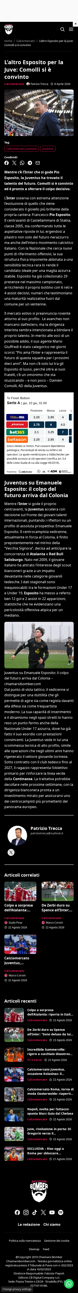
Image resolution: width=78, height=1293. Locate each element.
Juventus (48, 149)
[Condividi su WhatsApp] (22, 163)
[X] (11, 852)
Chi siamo (51, 1224)
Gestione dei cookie (56, 1241)
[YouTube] (52, 1212)
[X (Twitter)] (43, 1212)
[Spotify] (60, 1212)
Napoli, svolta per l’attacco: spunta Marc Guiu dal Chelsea (50, 1111)
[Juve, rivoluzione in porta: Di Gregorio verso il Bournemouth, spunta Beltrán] (14, 1134)
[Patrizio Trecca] (17, 835)
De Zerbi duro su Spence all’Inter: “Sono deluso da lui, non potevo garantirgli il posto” (49, 1036)
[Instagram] (26, 1212)
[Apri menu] (71, 29)
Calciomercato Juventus (21, 149)
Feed (46, 1249)
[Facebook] (17, 1212)
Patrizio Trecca (46, 828)
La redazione (29, 1224)
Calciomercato (14, 84)
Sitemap (34, 1249)
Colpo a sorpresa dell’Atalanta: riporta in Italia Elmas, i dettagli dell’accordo (49, 1014)
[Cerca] (62, 29)
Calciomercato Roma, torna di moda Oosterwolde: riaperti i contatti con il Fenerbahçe (50, 1093)
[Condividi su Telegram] (30, 163)
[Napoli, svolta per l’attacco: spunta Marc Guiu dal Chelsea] (14, 1114)
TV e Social (34, 1060)
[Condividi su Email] (38, 163)
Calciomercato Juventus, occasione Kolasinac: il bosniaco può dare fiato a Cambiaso (47, 1075)
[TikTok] (34, 1212)
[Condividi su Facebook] (6, 163)
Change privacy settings (17, 1289)
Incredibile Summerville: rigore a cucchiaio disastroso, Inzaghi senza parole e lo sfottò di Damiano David (50, 1056)
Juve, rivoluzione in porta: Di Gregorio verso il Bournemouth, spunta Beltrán (49, 1135)
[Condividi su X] (14, 163)
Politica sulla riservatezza (25, 1241)
